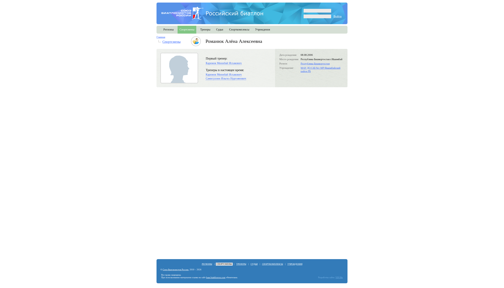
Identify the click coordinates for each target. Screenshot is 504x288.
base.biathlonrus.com (215, 277)
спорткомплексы (239, 29)
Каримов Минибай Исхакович (224, 63)
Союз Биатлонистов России (175, 270)
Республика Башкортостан (315, 63)
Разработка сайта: (326, 277)
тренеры (205, 29)
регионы (168, 29)
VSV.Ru (339, 277)
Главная (161, 37)
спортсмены (187, 29)
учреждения (262, 29)
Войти (338, 16)
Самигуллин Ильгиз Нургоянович (226, 78)
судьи (219, 29)
